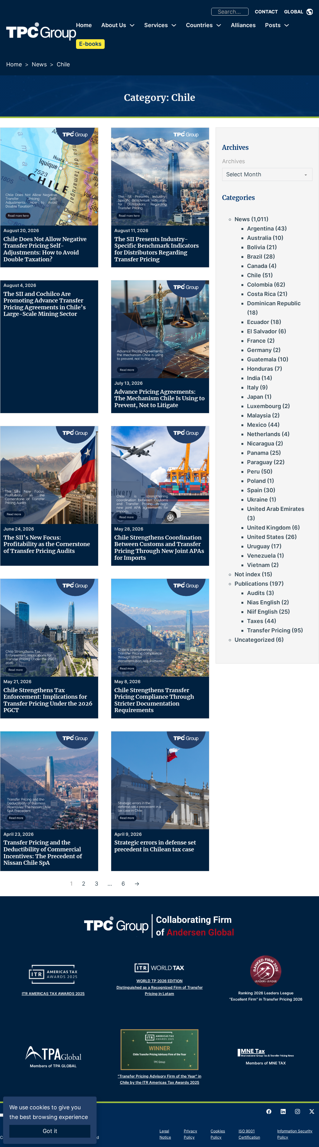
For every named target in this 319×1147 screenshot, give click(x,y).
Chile (254, 275)
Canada (257, 266)
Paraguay (259, 462)
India (253, 378)
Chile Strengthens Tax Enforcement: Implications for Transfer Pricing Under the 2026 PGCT (48, 700)
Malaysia (259, 415)
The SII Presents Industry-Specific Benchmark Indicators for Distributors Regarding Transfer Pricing (156, 249)
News (39, 64)
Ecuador (258, 322)
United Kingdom (269, 527)
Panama (258, 453)
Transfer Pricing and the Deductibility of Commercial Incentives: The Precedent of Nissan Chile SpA (42, 852)
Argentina (260, 228)
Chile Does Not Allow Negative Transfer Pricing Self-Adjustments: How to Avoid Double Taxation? (45, 249)
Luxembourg (264, 406)
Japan (255, 396)
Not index (247, 574)
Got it (50, 1131)
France (256, 340)
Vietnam (258, 565)
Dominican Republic (274, 303)
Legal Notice (165, 1134)
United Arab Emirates (275, 509)
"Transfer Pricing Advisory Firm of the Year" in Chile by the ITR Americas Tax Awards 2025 (159, 1079)
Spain (254, 490)
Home (84, 25)
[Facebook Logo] (269, 1111)
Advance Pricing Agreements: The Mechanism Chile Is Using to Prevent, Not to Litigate (159, 398)
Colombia (260, 284)
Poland (256, 481)
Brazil (254, 256)
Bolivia (256, 247)
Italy (253, 387)
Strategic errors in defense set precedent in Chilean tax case (155, 846)
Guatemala (261, 359)
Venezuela (261, 555)
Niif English (262, 611)
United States (265, 537)
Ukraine (257, 499)
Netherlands (263, 434)
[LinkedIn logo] (283, 1111)
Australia (259, 238)
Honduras (260, 368)
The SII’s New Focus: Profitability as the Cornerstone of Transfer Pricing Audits (46, 544)
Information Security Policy (294, 1134)
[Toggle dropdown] (310, 12)
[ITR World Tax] (159, 968)
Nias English (263, 602)
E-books (90, 43)
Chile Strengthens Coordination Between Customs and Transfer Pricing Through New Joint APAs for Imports (159, 547)
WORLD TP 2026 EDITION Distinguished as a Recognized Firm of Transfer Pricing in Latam (160, 987)
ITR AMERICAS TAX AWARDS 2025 (53, 993)
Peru (253, 471)
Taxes (255, 621)
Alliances (243, 25)
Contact (266, 12)
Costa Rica (261, 294)
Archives (233, 161)
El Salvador (262, 331)
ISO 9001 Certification (249, 1134)
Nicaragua (260, 443)
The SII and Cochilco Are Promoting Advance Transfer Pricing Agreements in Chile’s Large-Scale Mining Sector (44, 304)
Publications (251, 583)
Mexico (257, 424)
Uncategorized (254, 639)
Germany (259, 350)
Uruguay (258, 546)
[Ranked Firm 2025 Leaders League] (265, 971)
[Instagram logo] (297, 1111)
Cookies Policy (218, 1134)
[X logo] (312, 1111)
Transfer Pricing (268, 630)
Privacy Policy (190, 1134)
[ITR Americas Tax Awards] (53, 974)
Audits (256, 593)
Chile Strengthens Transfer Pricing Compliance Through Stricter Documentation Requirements (154, 700)
